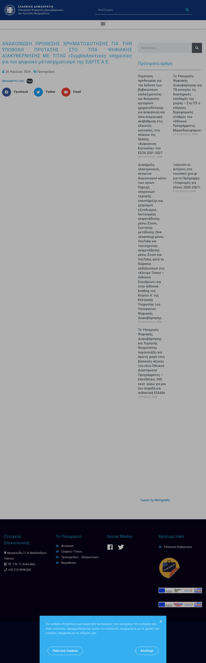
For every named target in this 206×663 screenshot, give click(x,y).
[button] (65, 651)
